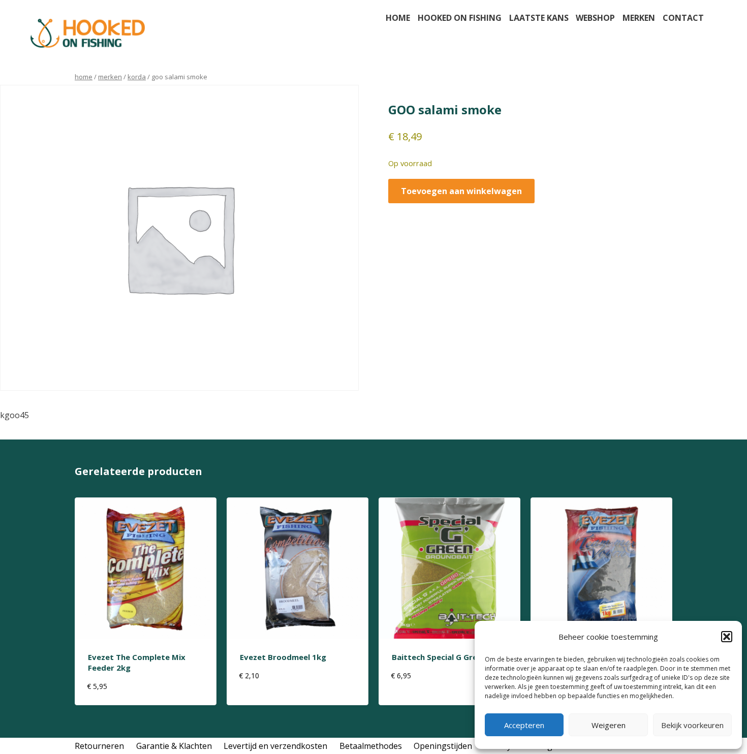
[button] (727, 637)
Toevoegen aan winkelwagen (461, 191)
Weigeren (609, 725)
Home (398, 17)
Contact (683, 17)
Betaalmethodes (370, 745)
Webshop (595, 17)
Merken (638, 17)
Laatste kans (539, 17)
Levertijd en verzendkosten (275, 745)
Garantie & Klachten (174, 745)
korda (137, 76)
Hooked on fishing (460, 17)
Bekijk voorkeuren (692, 725)
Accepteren (524, 725)
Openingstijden (443, 745)
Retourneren (99, 745)
